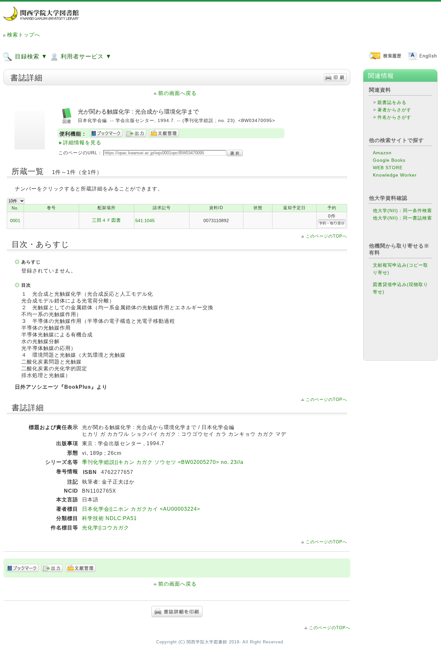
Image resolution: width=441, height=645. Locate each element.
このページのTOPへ (326, 236)
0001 (15, 220)
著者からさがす (394, 109)
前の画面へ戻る (177, 93)
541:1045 (145, 220)
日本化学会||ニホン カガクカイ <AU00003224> (141, 509)
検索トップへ (23, 34)
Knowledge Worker (395, 175)
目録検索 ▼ (30, 56)
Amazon (382, 152)
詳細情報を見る (82, 142)
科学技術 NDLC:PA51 (109, 518)
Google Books (389, 160)
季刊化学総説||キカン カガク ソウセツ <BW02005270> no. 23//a (162, 462)
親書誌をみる (391, 102)
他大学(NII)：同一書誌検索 (402, 217)
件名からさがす (394, 117)
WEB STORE (388, 167)
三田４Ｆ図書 (106, 220)
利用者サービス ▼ (85, 56)
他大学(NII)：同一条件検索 (402, 210)
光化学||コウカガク (105, 527)
